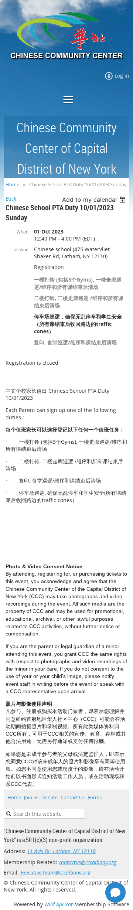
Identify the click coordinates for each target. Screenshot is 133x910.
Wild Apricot (58, 904)
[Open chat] (115, 892)
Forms (95, 797)
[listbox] (94, 199)
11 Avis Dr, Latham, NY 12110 (61, 851)
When (22, 232)
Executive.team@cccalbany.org (55, 872)
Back (11, 198)
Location (19, 249)
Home (12, 184)
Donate (49, 797)
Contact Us (73, 797)
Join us (31, 797)
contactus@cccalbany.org (87, 862)
